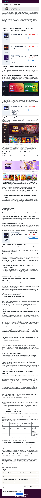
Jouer (33, 37)
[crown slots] (6, 57)
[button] (20, 472)
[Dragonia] (6, 47)
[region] (13, 490)
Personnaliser (6, 493)
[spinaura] (6, 35)
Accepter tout (19, 493)
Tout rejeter (13, 493)
